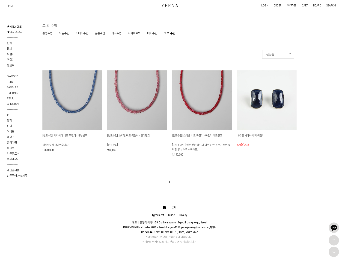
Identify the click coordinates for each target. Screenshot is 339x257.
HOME (10, 6)
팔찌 (9, 48)
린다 (9, 126)
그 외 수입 (169, 33)
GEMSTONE (13, 104)
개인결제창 (13, 170)
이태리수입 (82, 33)
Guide (171, 215)
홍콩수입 (47, 33)
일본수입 (100, 33)
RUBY (10, 82)
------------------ (12, 37)
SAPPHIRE (12, 87)
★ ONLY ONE (14, 26)
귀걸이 (10, 59)
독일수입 (64, 33)
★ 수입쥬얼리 (14, 32)
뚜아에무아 (13, 159)
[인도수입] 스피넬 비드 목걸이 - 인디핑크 (128, 135)
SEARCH (331, 5)
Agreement (158, 215)
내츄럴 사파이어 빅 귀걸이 (250, 135)
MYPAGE (292, 5)
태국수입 (116, 33)
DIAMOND (12, 76)
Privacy (183, 215)
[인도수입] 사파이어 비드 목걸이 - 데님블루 (64, 135)
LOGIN (264, 5)
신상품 (270, 54)
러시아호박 (134, 33)
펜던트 (10, 65)
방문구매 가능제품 (17, 175)
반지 (9, 43)
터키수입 (152, 33)
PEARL (10, 98)
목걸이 (10, 54)
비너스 (10, 137)
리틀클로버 (13, 153)
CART (305, 5)
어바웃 (10, 131)
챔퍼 (9, 120)
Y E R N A (169, 5)
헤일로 (10, 148)
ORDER (278, 5)
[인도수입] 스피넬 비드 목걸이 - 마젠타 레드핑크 (197, 135)
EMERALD (12, 93)
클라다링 (12, 142)
